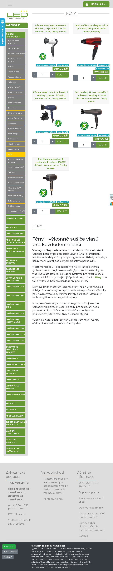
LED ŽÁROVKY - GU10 (13, 305)
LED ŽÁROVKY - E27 (15, 287)
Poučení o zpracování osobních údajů (91, 515)
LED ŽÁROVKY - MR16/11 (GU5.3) (13, 320)
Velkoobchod (52, 472)
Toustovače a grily (16, 77)
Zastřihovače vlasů (16, 167)
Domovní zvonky (15, 196)
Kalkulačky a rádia (16, 183)
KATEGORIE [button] (12, 25)
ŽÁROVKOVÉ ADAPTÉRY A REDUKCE (12, 349)
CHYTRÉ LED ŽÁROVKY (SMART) (15, 250)
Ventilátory (13, 134)
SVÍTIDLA (10, 227)
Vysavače (12, 123)
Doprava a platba (89, 492)
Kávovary (12, 108)
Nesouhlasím (10, 551)
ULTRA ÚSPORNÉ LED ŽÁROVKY (14, 279)
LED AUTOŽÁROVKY (15, 395)
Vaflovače (12, 82)
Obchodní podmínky (91, 507)
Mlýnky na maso (15, 92)
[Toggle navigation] (10, 4)
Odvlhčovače (14, 144)
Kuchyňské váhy (15, 118)
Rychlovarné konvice (13, 42)
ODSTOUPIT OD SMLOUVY (88, 485)
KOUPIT (62, 74)
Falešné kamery (15, 201)
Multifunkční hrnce (16, 53)
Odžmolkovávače (15, 177)
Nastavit (8, 557)
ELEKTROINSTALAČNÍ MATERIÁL (15, 423)
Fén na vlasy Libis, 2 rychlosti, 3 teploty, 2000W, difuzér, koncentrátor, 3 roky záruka (50, 95)
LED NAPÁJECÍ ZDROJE (13, 387)
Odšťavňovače (14, 103)
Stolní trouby (13, 48)
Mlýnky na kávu (15, 113)
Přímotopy (13, 139)
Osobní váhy (13, 149)
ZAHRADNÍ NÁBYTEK (11, 441)
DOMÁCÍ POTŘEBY (15, 219)
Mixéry (11, 97)
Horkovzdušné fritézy (14, 60)
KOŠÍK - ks (98, 4)
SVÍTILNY (10, 403)
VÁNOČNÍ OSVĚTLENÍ (11, 432)
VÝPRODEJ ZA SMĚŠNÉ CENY (13, 449)
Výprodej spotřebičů (16, 211)
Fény (10, 154)
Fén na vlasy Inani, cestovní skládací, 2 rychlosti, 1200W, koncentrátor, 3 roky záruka (50, 28)
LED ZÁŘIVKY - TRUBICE (13, 372)
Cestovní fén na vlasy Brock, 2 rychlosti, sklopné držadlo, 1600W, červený (91, 28)
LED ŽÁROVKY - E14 (15, 295)
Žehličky (11, 172)
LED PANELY (12, 380)
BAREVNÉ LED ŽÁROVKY (12, 270)
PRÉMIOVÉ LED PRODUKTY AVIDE (15, 241)
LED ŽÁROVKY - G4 (15, 328)
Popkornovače (14, 87)
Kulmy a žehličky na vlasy (15, 160)
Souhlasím (9, 546)
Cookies (83, 536)
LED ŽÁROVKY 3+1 (14, 234)
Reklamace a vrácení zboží (91, 500)
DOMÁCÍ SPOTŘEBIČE (12, 35)
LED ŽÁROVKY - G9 (15, 313)
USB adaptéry (14, 206)
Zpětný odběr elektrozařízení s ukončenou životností (92, 526)
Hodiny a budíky (15, 128)
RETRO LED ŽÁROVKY (11, 261)
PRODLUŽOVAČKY (15, 416)
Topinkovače (13, 72)
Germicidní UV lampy (14, 189)
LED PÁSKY (11, 358)
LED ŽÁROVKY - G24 (15, 334)
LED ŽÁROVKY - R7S (15, 341)
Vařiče (10, 66)
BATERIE (10, 410)
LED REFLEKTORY (14, 364)
